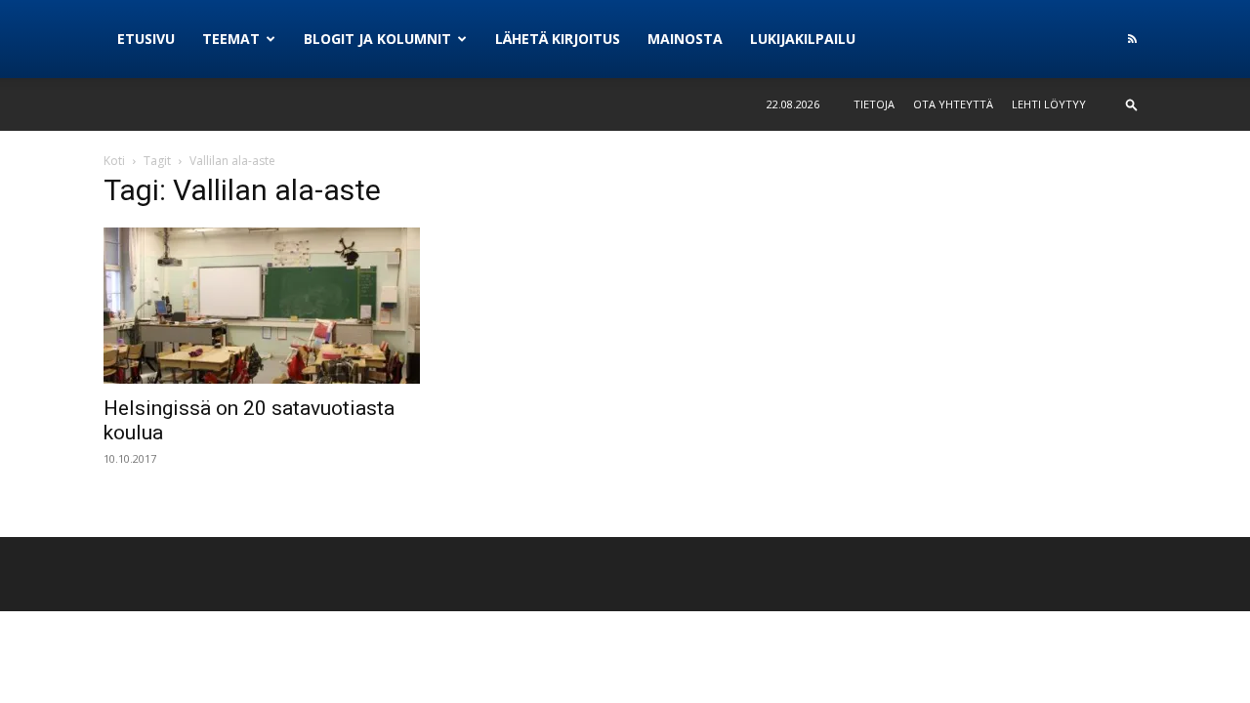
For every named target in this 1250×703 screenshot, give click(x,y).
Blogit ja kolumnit (377, 38)
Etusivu (146, 38)
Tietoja (874, 104)
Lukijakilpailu (802, 38)
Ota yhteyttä (953, 104)
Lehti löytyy (1049, 104)
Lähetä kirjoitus (557, 38)
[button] (1131, 104)
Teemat (231, 38)
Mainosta (685, 38)
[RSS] (1131, 39)
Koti (114, 160)
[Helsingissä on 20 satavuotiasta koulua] (262, 305)
